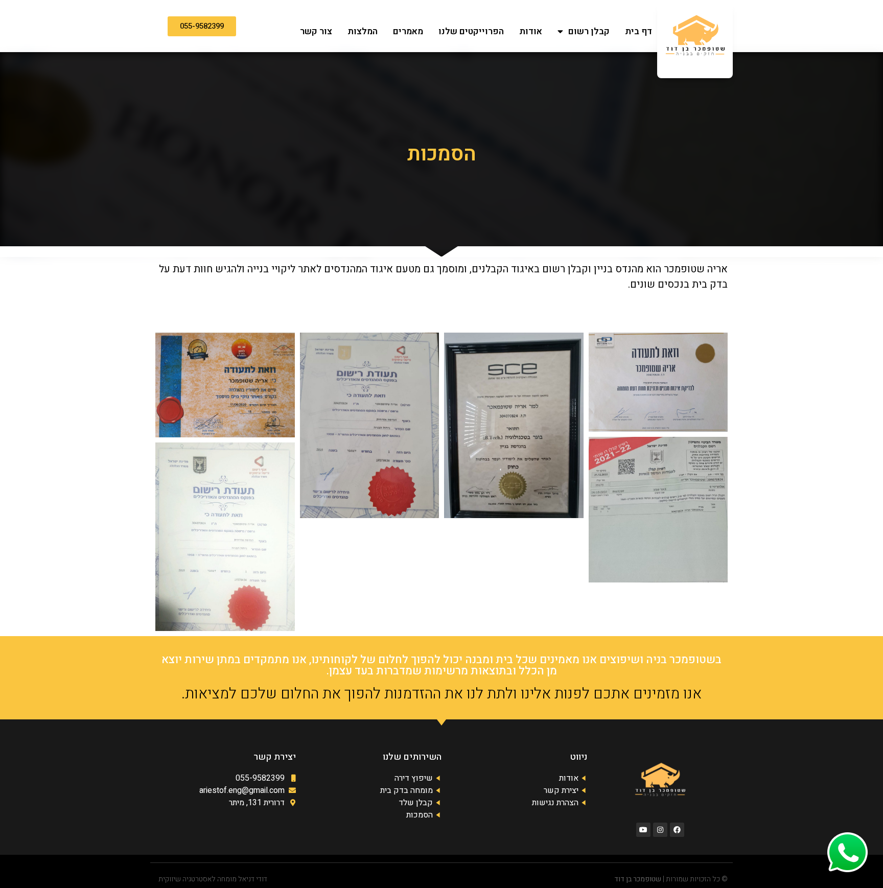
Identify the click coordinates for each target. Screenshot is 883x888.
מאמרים (408, 31)
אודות (530, 31)
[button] (202, 26)
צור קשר (316, 31)
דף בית (638, 31)
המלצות (362, 31)
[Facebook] (677, 830)
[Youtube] (643, 830)
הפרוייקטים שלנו (471, 31)
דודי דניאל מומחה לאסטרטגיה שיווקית (212, 879)
